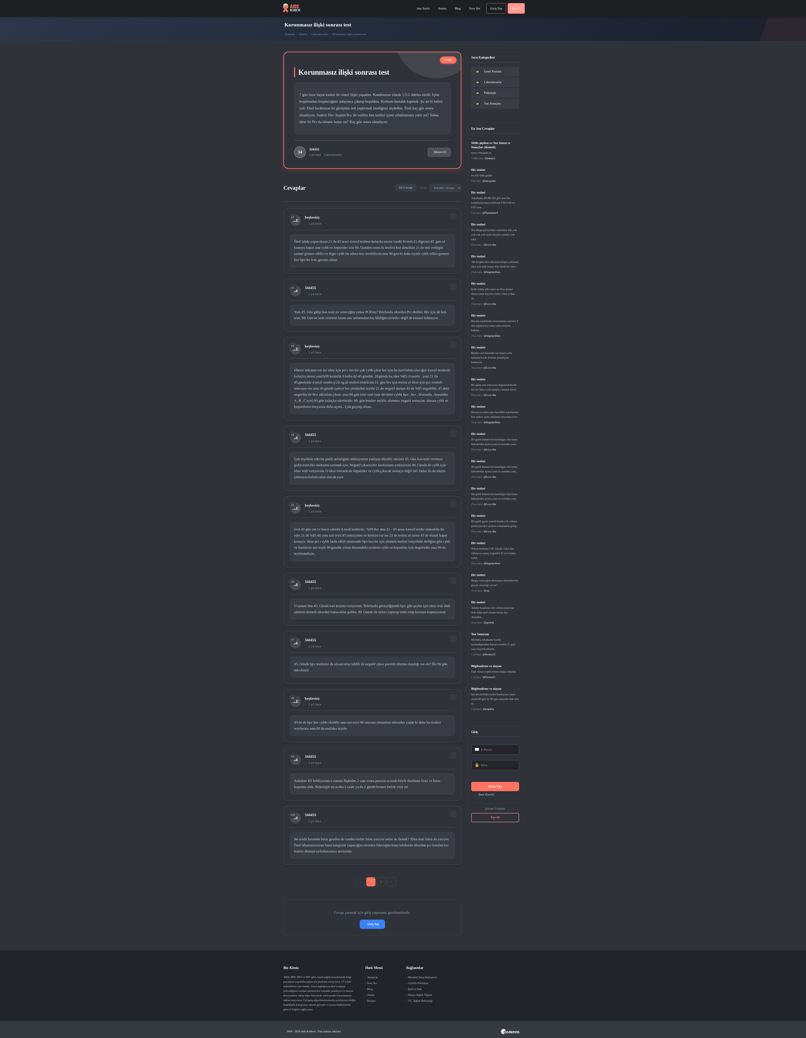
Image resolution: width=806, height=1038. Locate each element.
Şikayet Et (440, 152)
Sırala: (424, 187)
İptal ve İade (415, 989)
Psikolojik (486, 92)
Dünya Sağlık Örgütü (420, 994)
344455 (314, 149)
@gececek (489, 622)
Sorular (303, 34)
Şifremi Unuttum (495, 808)
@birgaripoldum (492, 272)
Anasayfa (289, 34)
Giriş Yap (373, 924)
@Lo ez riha (490, 244)
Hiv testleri (478, 169)
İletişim (371, 1000)
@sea (486, 590)
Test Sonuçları (488, 103)
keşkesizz (312, 217)
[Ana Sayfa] (291, 8)
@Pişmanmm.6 (490, 212)
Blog (370, 989)
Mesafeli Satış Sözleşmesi (422, 977)
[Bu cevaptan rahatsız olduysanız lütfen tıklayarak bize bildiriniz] (453, 216)
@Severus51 (489, 654)
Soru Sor (372, 983)
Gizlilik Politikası (418, 983)
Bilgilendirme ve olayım (486, 666)
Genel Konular (488, 71)
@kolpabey (488, 709)
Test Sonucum (480, 634)
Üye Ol (495, 817)
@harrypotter (489, 180)
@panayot (490, 158)
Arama (370, 994)
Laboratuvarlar (319, 34)
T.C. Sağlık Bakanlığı (420, 1000)
